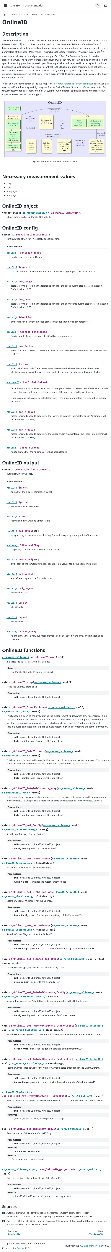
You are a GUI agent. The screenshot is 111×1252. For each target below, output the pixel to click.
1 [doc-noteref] (16, 43)
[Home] (5, 14)
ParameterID (37, 15)
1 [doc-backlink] (3, 1212)
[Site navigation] (5, 5)
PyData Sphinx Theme (90, 1245)
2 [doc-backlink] (3, 1221)
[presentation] (79, 51)
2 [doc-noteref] (20, 43)
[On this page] (106, 5)
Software (14, 15)
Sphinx (20, 1248)
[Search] (97, 5)
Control (24, 15)
